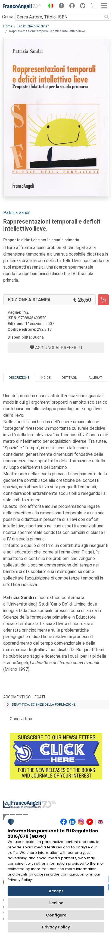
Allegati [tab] (96, 378)
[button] (49, 6)
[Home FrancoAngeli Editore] (22, 6)
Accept (56, 891)
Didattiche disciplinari (33, 26)
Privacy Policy (56, 927)
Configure (56, 915)
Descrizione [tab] (19, 378)
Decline (56, 903)
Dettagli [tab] (69, 378)
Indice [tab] (46, 378)
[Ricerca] (106, 17)
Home (7, 26)
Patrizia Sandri (16, 212)
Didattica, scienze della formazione (44, 704)
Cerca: (8, 16)
